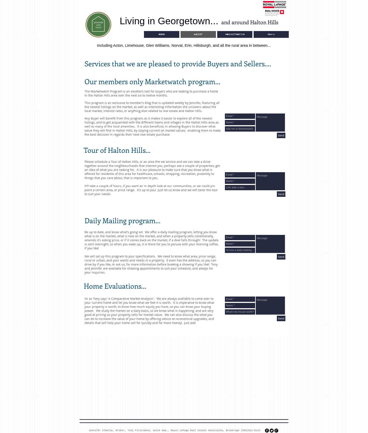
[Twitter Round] (272, 431)
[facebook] (267, 431)
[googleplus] (276, 431)
